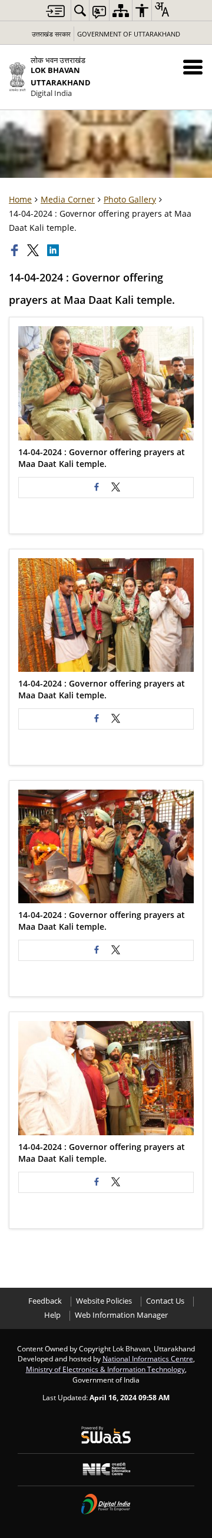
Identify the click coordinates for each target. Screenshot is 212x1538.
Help (52, 1315)
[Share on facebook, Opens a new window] (16, 250)
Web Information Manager (121, 1315)
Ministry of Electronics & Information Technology (105, 1369)
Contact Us (165, 1301)
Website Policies (104, 1301)
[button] (193, 67)
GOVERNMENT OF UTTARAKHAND (128, 33)
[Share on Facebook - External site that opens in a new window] (97, 487)
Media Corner (68, 199)
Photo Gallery (130, 199)
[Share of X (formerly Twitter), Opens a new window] (34, 250)
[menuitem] (80, 10)
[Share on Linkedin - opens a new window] (54, 250)
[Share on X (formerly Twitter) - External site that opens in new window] (115, 487)
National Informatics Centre (147, 1358)
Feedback (45, 1301)
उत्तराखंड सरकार (51, 33)
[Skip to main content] (55, 11)
